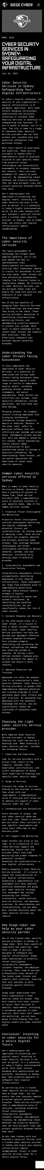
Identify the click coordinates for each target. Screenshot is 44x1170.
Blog (11, 37)
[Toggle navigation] (38, 4)
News (4, 37)
